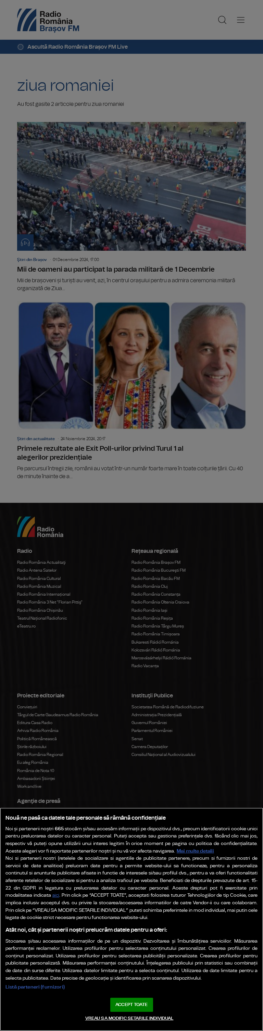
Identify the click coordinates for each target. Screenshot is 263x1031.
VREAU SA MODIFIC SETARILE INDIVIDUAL (129, 1018)
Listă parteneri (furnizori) (35, 987)
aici (55, 895)
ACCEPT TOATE (131, 1005)
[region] (131, 919)
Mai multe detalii (195, 851)
